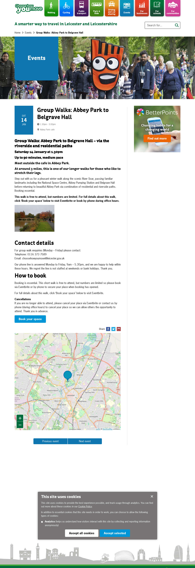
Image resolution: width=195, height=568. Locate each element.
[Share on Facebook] (108, 329)
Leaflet (98, 429)
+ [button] (20, 418)
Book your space (30, 319)
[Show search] (177, 25)
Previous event (50, 441)
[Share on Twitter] (113, 329)
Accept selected (152, 496)
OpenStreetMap (107, 429)
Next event (85, 441)
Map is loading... (69, 381)
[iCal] (119, 329)
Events (28, 32)
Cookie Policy (85, 506)
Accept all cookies (81, 533)
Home (17, 32)
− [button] (20, 425)
